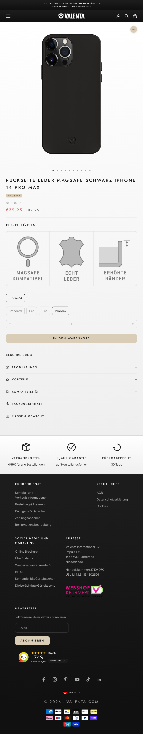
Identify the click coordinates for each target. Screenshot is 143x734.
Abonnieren (32, 641)
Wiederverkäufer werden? (33, 565)
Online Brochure (26, 551)
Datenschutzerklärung (112, 499)
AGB (100, 493)
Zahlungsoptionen (28, 518)
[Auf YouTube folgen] (77, 679)
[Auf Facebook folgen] (43, 679)
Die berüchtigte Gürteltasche (35, 585)
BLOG (19, 572)
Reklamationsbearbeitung (33, 524)
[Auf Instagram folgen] (54, 679)
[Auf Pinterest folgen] (66, 679)
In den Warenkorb (71, 338)
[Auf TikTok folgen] (88, 679)
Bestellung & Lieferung (31, 504)
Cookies (102, 506)
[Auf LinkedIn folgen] (99, 679)
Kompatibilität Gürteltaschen (35, 578)
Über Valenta (24, 558)
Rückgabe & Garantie (30, 511)
